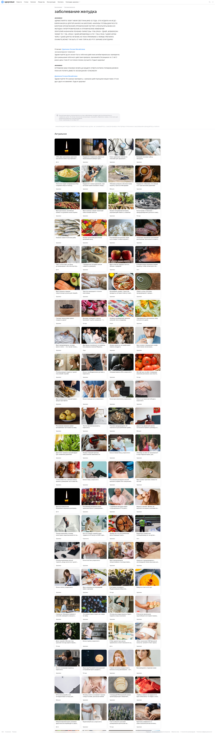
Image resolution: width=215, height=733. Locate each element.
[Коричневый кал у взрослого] (94, 716)
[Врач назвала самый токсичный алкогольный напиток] (94, 205)
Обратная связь (175, 731)
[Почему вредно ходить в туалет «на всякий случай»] (67, 366)
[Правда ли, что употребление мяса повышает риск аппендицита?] (121, 527)
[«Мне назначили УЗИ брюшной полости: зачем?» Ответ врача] (147, 635)
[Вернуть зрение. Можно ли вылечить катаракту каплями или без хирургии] (147, 500)
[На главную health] (9, 2)
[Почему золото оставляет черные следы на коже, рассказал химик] (94, 689)
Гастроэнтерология (69, 7)
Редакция (148, 731)
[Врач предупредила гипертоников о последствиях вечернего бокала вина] (121, 554)
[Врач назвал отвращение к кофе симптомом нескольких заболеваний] (147, 339)
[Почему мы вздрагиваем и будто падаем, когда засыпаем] (121, 608)
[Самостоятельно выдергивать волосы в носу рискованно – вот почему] (121, 662)
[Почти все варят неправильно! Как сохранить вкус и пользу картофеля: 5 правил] (67, 178)
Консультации (58, 7)
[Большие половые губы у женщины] (147, 151)
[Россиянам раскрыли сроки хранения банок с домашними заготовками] (94, 500)
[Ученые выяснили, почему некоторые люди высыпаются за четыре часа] (67, 527)
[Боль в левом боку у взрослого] (121, 447)
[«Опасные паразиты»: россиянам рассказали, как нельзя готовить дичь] (147, 232)
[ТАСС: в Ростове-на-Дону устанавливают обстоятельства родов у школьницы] (67, 258)
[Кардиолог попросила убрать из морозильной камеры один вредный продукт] (94, 151)
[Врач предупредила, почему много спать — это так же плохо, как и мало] (67, 339)
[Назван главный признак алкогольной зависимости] (94, 447)
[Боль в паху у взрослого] (94, 474)
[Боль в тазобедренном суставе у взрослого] (94, 366)
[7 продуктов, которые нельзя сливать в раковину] (94, 258)
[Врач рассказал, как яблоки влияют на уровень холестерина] (67, 205)
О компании (8, 731)
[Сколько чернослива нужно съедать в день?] (67, 312)
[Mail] (2, 2)
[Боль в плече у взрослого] (67, 581)
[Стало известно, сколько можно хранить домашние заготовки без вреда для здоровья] (67, 474)
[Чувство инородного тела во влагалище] (94, 285)
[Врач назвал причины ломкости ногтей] (147, 474)
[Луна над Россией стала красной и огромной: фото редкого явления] (94, 662)
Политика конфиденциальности (204, 731)
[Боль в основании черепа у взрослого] (67, 662)
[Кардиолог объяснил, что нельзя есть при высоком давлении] (147, 178)
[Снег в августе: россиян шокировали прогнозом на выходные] (121, 716)
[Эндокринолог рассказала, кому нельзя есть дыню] (147, 312)
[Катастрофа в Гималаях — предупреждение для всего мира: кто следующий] (147, 205)
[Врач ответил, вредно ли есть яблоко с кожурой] (121, 258)
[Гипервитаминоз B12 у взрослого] (121, 366)
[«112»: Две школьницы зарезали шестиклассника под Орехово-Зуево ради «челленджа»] (67, 151)
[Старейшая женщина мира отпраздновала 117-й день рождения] (121, 500)
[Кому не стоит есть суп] (147, 581)
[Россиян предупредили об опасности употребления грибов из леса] (121, 420)
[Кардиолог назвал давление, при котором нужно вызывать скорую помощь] (94, 178)
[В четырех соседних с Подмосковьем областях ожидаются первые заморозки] (121, 581)
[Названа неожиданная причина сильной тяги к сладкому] (121, 312)
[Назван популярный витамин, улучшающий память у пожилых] (121, 205)
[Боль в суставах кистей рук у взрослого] (147, 393)
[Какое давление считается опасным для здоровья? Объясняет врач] (121, 151)
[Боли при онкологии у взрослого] (121, 393)
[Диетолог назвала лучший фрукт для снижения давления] (67, 447)
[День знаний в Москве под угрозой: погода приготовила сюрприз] (67, 635)
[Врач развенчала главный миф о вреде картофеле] (67, 393)
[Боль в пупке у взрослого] (94, 635)
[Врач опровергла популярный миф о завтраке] (94, 581)
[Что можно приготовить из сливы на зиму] (94, 608)
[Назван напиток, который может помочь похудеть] (121, 339)
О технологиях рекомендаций (188, 731)
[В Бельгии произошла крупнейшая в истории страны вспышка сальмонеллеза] (147, 608)
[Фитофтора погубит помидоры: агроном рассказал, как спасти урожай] (147, 366)
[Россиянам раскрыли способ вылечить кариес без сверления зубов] (121, 474)
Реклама (14, 731)
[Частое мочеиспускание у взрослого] (94, 420)
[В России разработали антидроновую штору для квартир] (67, 689)
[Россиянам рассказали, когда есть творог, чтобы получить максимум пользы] (121, 232)
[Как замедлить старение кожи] (147, 662)
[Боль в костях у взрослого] (94, 554)
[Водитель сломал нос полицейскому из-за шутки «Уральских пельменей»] (147, 527)
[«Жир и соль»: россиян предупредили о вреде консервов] (147, 285)
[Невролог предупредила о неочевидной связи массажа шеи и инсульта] (147, 554)
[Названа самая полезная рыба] (67, 232)
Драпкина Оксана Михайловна (73, 49)
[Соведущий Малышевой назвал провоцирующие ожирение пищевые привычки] (121, 689)
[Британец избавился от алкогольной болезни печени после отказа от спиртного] (147, 716)
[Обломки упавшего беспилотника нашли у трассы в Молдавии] (121, 178)
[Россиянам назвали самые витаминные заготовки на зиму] (67, 420)
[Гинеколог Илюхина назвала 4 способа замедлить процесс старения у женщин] (67, 608)
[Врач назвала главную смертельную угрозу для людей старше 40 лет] (67, 285)
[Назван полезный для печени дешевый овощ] (94, 232)
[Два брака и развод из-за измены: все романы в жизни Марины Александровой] (94, 339)
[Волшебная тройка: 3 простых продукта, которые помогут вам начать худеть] (121, 285)
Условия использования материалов (161, 731)
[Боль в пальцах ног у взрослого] (94, 393)
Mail (3, 731)
